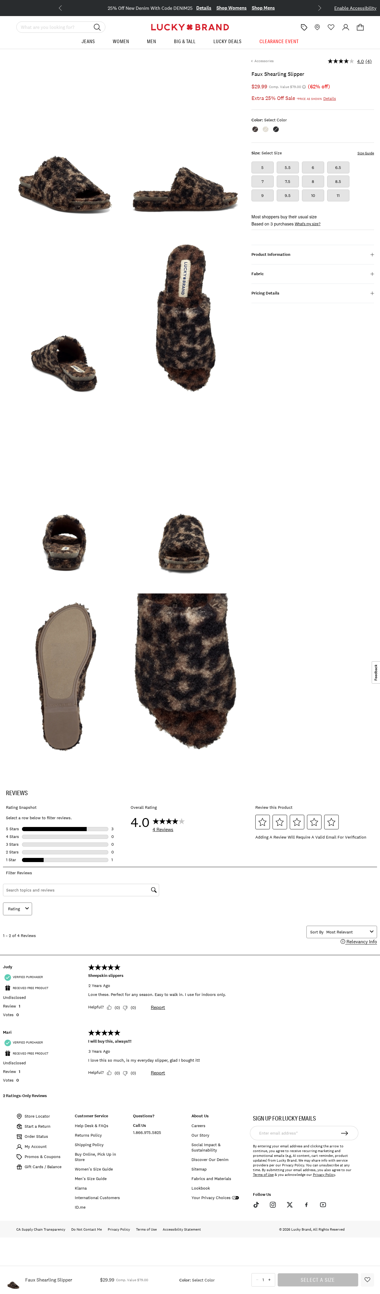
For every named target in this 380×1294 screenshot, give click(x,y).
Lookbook (200, 1188)
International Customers (97, 1197)
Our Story (200, 1135)
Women (121, 41)
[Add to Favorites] (367, 1280)
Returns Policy (88, 1135)
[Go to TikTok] (256, 1204)
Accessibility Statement (182, 1229)
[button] (360, 27)
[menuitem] (88, 43)
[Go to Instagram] (273, 1204)
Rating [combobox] (14, 908)
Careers (198, 1125)
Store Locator (37, 1116)
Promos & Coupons (43, 1156)
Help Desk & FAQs (91, 1125)
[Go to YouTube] (323, 1204)
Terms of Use (263, 1174)
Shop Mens (252, 8)
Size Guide (365, 153)
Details (192, 8)
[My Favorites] (331, 27)
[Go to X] (289, 1204)
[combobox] (347, 932)
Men (151, 41)
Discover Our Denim (210, 1159)
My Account (36, 1146)
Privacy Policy (324, 1174)
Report (158, 1007)
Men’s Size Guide (91, 1178)
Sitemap (199, 1169)
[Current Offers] (304, 27)
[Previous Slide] (65, 7)
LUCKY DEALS (227, 41)
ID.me (80, 1207)
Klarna (81, 1188)
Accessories (264, 61)
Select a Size (318, 1279)
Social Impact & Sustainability (206, 1147)
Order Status (36, 1136)
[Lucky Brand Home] (190, 27)
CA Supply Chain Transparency (40, 1229)
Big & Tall (185, 41)
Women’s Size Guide (94, 1169)
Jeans (88, 41)
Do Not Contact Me (86, 1229)
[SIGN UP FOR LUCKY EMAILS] (344, 1133)
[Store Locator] (316, 27)
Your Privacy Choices (211, 1197)
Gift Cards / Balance (43, 1166)
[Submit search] (97, 27)
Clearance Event (279, 41)
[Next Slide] (315, 7)
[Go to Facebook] (306, 1204)
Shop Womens (220, 8)
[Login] (345, 27)
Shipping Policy (89, 1144)
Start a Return (37, 1126)
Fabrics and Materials (211, 1178)
